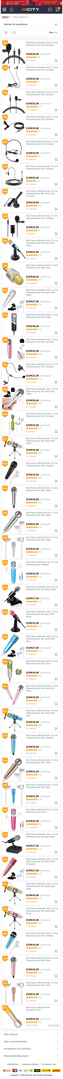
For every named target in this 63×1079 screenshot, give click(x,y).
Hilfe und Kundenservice (16, 1041)
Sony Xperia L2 (20, 17)
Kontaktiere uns (49, 1064)
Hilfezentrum (12, 1064)
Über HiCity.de (11, 1034)
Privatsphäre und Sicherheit (17, 1049)
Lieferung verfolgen (30, 1064)
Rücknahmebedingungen (16, 1056)
